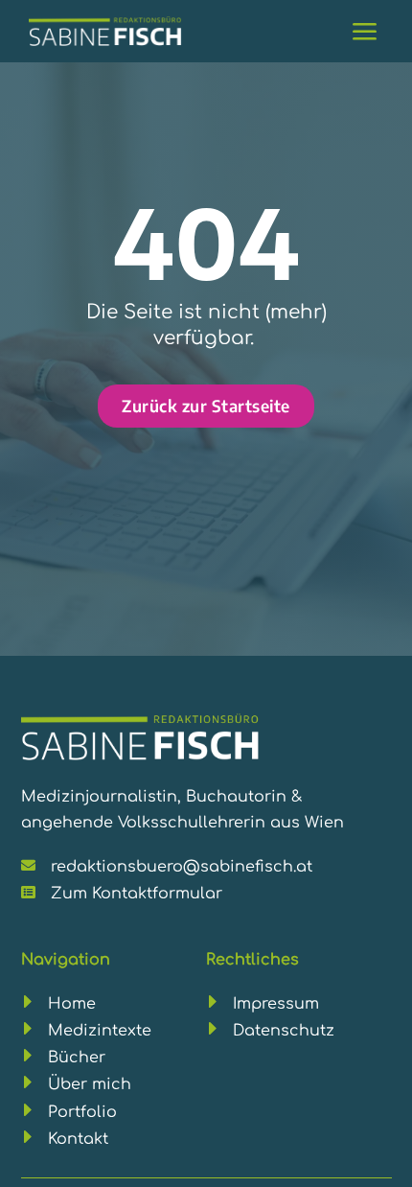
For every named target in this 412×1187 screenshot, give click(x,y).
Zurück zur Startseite (206, 405)
